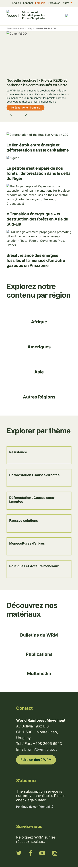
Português (54, 2)
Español (28, 2)
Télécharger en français (25, 107)
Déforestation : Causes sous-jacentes (32, 499)
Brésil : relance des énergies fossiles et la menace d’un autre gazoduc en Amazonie (36, 260)
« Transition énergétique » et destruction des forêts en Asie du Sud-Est (37, 219)
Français (40, 2)
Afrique (39, 321)
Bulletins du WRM (39, 635)
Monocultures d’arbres (27, 543)
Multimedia (39, 673)
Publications (39, 654)
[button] (15, 115)
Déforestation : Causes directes (34, 475)
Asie (39, 372)
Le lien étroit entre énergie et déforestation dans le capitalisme (38, 147)
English (16, 2)
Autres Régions (39, 397)
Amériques (39, 346)
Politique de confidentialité (34, 806)
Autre (66, 2)
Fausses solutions (23, 520)
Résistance (18, 452)
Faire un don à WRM (36, 760)
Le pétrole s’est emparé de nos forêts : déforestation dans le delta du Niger (38, 173)
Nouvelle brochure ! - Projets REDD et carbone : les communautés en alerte (37, 82)
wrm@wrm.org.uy (42, 749)
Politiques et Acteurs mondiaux (34, 566)
